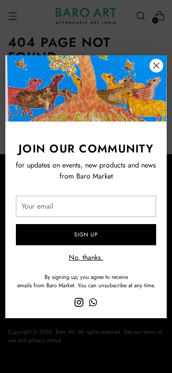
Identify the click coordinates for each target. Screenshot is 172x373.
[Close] (156, 65)
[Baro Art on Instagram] (79, 304)
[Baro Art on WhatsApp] (93, 304)
